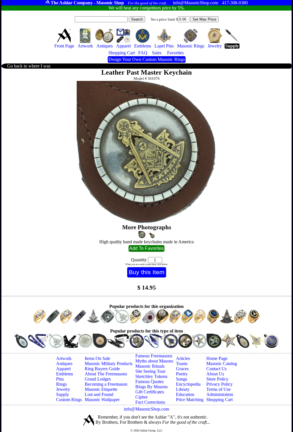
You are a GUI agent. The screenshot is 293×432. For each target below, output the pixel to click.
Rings (61, 384)
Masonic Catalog (221, 363)
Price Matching (189, 399)
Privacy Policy (219, 384)
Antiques (64, 363)
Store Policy (217, 379)
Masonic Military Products (108, 363)
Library (182, 389)
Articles (183, 358)
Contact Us (216, 368)
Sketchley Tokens (151, 376)
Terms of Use (218, 389)
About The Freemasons (106, 373)
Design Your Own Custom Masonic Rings (146, 59)
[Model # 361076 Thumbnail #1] (141, 234)
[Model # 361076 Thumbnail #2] (151, 234)
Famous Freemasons (153, 355)
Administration (219, 394)
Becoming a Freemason (106, 384)
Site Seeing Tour (150, 371)
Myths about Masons (154, 361)
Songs (181, 379)
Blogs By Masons (151, 386)
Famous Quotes (149, 381)
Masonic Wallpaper (102, 399)
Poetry (182, 373)
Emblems (64, 373)
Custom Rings (69, 399)
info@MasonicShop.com (146, 409)
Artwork (64, 358)
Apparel (63, 368)
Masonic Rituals (150, 366)
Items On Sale (97, 358)
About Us (215, 373)
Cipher (141, 397)
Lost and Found (99, 394)
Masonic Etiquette (101, 389)
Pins (60, 379)
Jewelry (63, 389)
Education (185, 394)
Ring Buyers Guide (102, 368)
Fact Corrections (150, 402)
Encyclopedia (188, 384)
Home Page (216, 358)
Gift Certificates (149, 391)
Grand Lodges (98, 379)
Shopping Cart (219, 399)
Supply (62, 394)
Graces (182, 368)
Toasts (181, 363)
